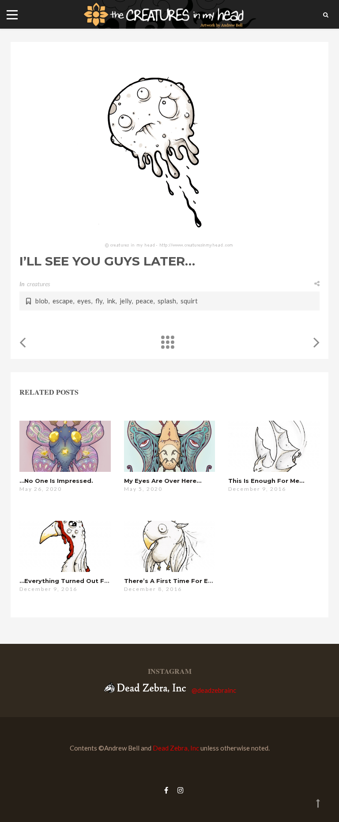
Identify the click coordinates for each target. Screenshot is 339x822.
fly (98, 301)
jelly (126, 301)
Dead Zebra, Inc (176, 748)
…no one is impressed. (56, 480)
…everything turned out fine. (67, 580)
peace (144, 301)
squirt (189, 301)
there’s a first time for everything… (184, 580)
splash (167, 301)
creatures (38, 284)
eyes (84, 301)
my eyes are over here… (162, 480)
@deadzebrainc (214, 690)
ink (111, 301)
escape (63, 301)
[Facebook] (166, 790)
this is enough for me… (266, 480)
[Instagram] (178, 790)
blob (41, 301)
